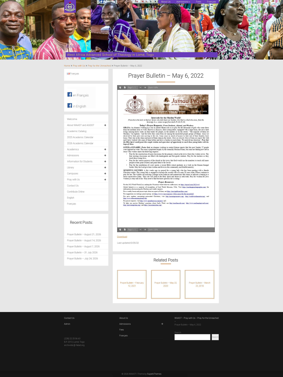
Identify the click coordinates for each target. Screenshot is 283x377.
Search (178, 332)
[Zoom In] (145, 87)
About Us (166, 1)
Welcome (72, 119)
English (70, 197)
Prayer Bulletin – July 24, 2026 (82, 258)
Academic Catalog (76, 131)
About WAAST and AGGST (80, 125)
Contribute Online (75, 191)
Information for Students (79, 161)
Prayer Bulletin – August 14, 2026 (84, 240)
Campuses (72, 173)
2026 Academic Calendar (80, 143)
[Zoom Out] (140, 87)
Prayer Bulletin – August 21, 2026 (84, 234)
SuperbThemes (154, 374)
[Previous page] (120, 87)
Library (70, 167)
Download (122, 236)
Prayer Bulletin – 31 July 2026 (82, 252)
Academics (73, 149)
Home (67, 65)
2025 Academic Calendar (80, 137)
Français (211, 1)
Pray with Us (79, 65)
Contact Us (73, 185)
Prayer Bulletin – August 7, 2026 (83, 246)
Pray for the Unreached (99, 65)
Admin (67, 324)
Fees (198, 1)
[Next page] (125, 87)
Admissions (182, 1)
